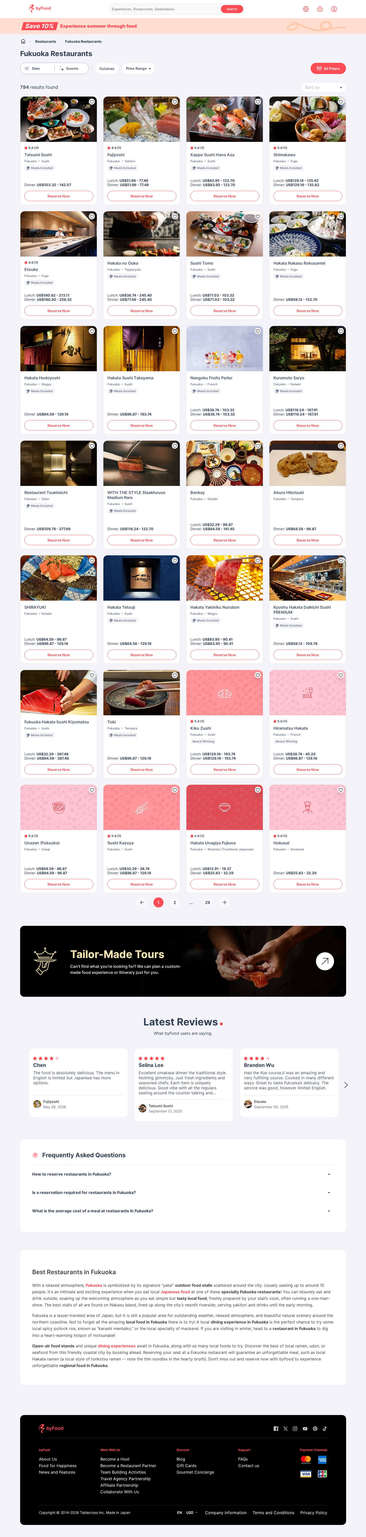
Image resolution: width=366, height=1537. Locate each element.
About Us (48, 1459)
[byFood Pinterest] (315, 1429)
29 (207, 902)
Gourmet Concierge (195, 1472)
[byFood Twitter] (285, 1429)
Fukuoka (94, 1285)
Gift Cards (186, 1465)
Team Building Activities (123, 1472)
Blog (181, 1459)
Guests (72, 68)
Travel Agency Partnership (125, 1478)
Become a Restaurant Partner (128, 1465)
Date (36, 68)
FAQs (243, 1459)
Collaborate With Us (119, 1491)
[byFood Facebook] (276, 1429)
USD (189, 1512)
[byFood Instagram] (295, 1429)
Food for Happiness (57, 1465)
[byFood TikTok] (324, 1429)
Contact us (248, 1465)
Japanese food (175, 1291)
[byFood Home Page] (40, 11)
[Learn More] (325, 961)
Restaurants (45, 41)
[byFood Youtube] (305, 1429)
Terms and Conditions (273, 1512)
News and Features (57, 1472)
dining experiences (117, 1345)
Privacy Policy (313, 1512)
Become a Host (115, 1459)
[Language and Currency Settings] (306, 9)
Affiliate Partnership (119, 1485)
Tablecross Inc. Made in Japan (105, 1512)
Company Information (226, 1512)
